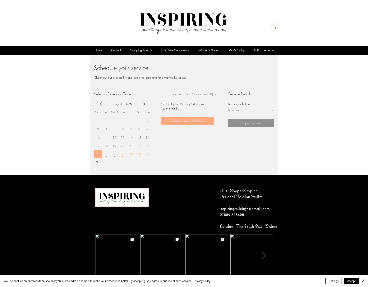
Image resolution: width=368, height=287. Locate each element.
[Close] (363, 281)
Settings (333, 281)
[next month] (144, 104)
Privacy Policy (202, 281)
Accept (351, 281)
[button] (274, 27)
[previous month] (101, 104)
